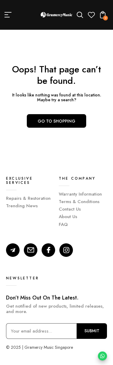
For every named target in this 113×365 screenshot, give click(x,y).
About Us (68, 216)
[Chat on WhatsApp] (102, 355)
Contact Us (70, 209)
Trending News (22, 205)
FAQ (63, 224)
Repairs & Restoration (28, 198)
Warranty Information (80, 194)
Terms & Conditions (79, 201)
